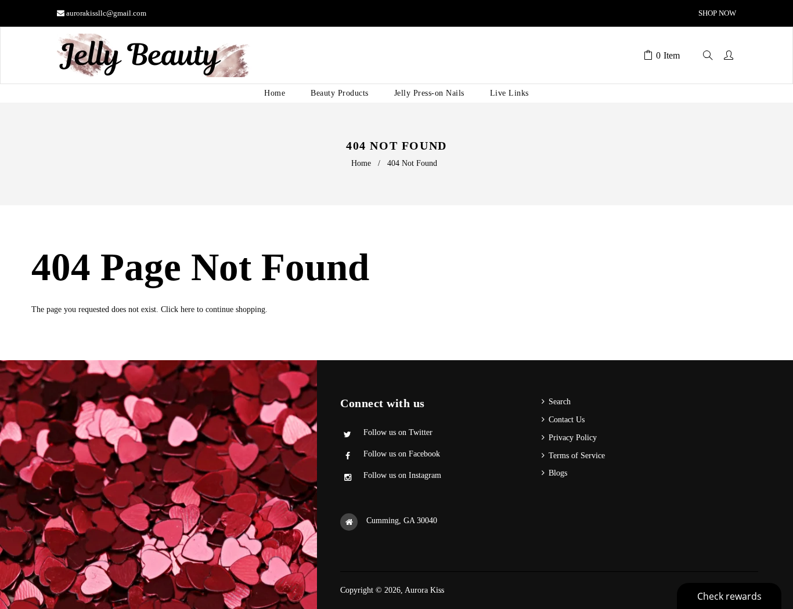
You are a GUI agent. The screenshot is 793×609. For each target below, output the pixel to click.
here (187, 309)
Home (361, 163)
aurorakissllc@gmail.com (106, 13)
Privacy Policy (573, 437)
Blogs (558, 473)
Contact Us (567, 419)
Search (560, 401)
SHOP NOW (716, 13)
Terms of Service (577, 455)
